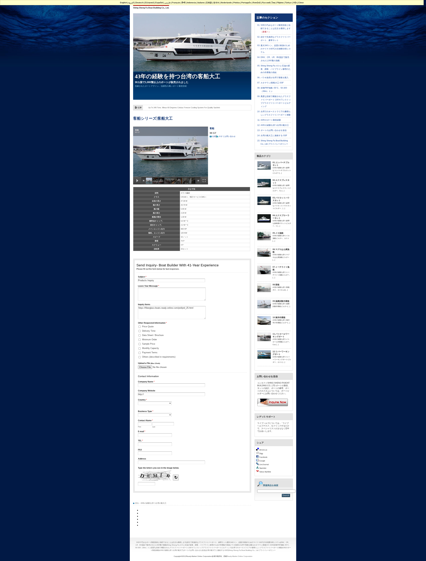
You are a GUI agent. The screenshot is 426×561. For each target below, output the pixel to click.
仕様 (214, 136)
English (123, 2)
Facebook (263, 457)
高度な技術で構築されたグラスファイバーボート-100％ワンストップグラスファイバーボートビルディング (191, 548)
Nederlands (226, 2)
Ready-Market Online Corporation (239, 556)
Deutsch (139, 2)
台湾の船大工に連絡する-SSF (274, 135)
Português (246, 2)
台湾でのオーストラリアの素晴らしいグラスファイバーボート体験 (257, 548)
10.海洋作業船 (279, 317)
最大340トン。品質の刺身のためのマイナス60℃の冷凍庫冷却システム (276, 48)
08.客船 (276, 284)
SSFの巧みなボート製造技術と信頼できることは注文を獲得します (161, 542)
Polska (236, 2)
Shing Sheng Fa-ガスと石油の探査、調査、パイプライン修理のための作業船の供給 (276, 69)
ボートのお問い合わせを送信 (274, 130)
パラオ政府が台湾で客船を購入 (275, 77)
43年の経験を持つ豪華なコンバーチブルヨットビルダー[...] (282, 170)
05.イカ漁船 (278, 233)
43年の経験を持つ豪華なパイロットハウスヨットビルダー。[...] (282, 205)
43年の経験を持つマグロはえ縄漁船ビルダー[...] (281, 257)
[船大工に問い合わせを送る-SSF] (271, 407)
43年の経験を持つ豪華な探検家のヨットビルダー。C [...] (282, 223)
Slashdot (262, 468)
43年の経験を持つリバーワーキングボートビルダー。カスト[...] (282, 359)
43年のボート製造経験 (271, 120)
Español (159, 2)
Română (257, 2)
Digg (261, 453)
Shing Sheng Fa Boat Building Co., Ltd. (151, 8)
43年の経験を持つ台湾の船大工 (153, 503)
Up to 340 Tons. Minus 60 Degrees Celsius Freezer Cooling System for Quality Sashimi (184, 108)
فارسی (167, 2)
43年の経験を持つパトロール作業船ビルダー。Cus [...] (282, 341)
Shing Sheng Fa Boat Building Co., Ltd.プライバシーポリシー (252, 550)
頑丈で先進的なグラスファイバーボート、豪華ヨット (207, 542)
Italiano (201, 2)
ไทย (273, 2)
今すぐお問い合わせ (227, 136)
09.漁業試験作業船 (281, 301)
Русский (266, 2)
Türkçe (288, 2)
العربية (131, 2)
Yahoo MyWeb (265, 472)
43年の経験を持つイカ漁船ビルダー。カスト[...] (281, 238)
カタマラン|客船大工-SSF (272, 83)
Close (301, 2)
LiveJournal (264, 464)
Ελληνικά (149, 2)
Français (176, 2)
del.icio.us (263, 450)
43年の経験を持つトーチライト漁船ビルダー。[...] (282, 275)
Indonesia (191, 2)
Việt (295, 2)
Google (262, 461)
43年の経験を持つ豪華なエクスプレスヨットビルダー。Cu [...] (282, 188)
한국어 (216, 2)
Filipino (280, 2)
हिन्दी (183, 2)
